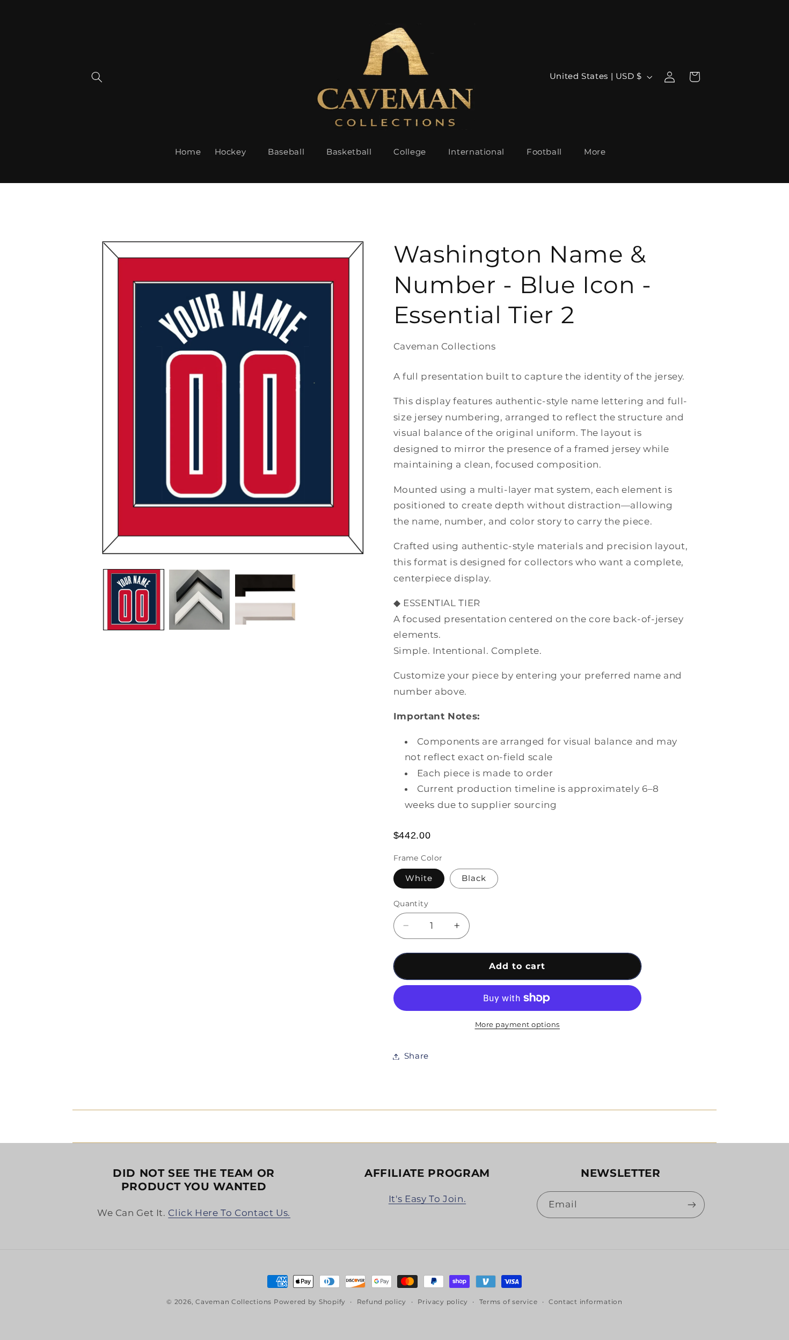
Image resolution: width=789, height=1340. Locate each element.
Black (474, 878)
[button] (97, 76)
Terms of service (508, 1302)
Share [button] (416, 1056)
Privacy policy (443, 1302)
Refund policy (382, 1302)
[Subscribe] (691, 1204)
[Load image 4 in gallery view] (265, 600)
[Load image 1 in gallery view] (134, 600)
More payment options (517, 1025)
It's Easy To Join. (427, 1198)
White (419, 878)
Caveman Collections (233, 1302)
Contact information (586, 1302)
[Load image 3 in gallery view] (199, 600)
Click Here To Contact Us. (229, 1212)
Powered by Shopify (310, 1302)
